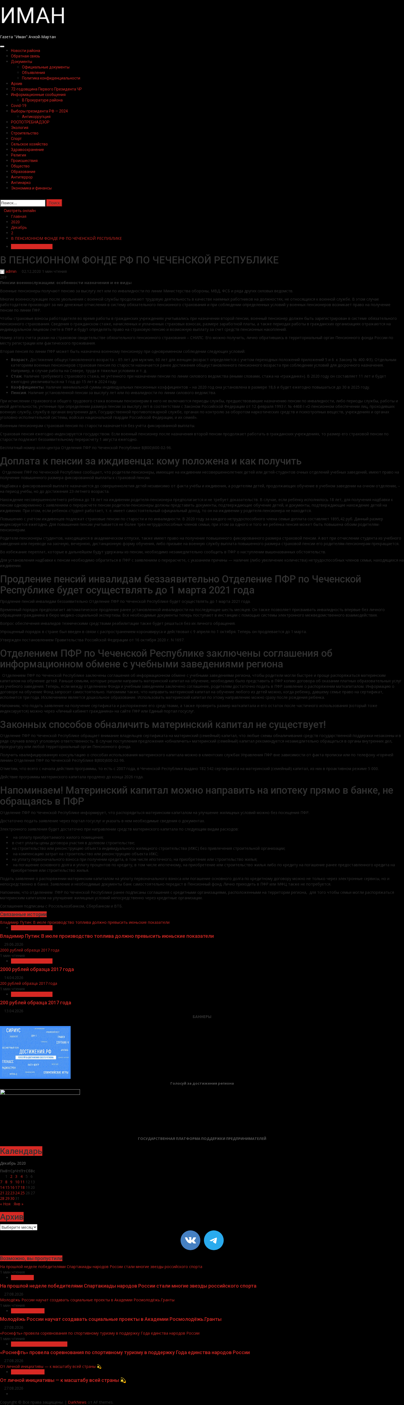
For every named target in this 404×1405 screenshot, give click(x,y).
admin (11, 271)
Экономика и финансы (31, 188)
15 (7, 1187)
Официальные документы (46, 67)
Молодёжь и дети (28, 1310)
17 (17, 1187)
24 (17, 1192)
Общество (20, 166)
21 (2, 1192)
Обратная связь (25, 56)
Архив (16, 83)
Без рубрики (22, 1277)
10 (17, 1181)
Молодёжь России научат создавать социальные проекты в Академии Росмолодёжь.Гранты (87, 1299)
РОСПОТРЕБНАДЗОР (30, 122)
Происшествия (24, 160)
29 (7, 1198)
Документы (21, 61)
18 (22, 1187)
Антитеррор (22, 177)
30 (12, 1198)
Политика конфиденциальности (51, 78)
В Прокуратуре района (42, 100)
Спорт (16, 138)
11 (22, 1181)
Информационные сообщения (38, 94)
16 (12, 1187)
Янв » (18, 1203)
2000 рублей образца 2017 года (29, 950)
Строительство (24, 133)
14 (2, 1187)
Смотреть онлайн (19, 210)
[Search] (1, 196)
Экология (19, 127)
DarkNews (77, 1402)
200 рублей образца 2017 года (28, 983)
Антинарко (21, 182)
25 (22, 1192)
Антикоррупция (36, 116)
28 (2, 1198)
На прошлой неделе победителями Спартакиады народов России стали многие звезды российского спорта (101, 1266)
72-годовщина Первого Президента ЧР (46, 89)
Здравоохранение (27, 149)
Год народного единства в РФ (39, 1344)
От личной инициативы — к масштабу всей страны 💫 (50, 1366)
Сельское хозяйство (29, 144)
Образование (23, 171)
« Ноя (5, 1203)
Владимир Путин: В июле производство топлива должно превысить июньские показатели (85, 922)
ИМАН (33, 16)
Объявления (33, 72)
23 (12, 1192)
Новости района (25, 50)
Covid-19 (18, 105)
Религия (18, 155)
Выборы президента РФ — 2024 (39, 111)
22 (7, 1192)
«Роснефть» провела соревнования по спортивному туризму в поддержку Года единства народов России (100, 1333)
